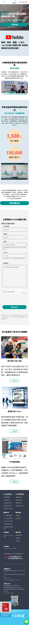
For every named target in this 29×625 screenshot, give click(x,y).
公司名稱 (5, 226)
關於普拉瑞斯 (19, 535)
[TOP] (27, 615)
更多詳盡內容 (14, 203)
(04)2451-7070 (7, 578)
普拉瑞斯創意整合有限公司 (18, 610)
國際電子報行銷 (19, 506)
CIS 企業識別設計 (8, 503)
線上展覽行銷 (19, 500)
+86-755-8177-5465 (8, 593)
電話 (4, 241)
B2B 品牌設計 (7, 500)
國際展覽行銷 (19, 497)
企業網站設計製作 (8, 506)
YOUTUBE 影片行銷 (8, 521)
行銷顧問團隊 (7, 497)
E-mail (4, 252)
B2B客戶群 (18, 518)
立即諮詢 (18, 541)
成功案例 (18, 515)
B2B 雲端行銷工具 (8, 524)
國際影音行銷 (19, 503)
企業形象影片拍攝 (8, 508)
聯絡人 (5, 234)
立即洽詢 (14, 24)
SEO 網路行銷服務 (8, 515)
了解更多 (14, 381)
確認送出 (14, 307)
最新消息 (18, 538)
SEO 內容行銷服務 (8, 518)
